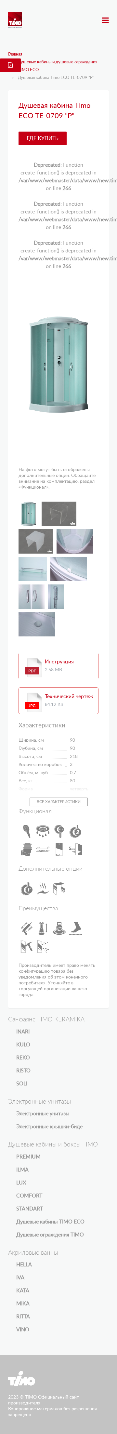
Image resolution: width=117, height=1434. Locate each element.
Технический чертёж (69, 696)
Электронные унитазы (43, 1113)
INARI (23, 1031)
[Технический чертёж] (33, 702)
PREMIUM (28, 1156)
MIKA (23, 1303)
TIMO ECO (28, 70)
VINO (22, 1329)
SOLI (21, 1083)
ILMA (22, 1169)
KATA (22, 1290)
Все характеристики (59, 802)
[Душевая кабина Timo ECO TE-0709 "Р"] (58, 364)
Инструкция (59, 661)
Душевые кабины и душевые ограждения (57, 62)
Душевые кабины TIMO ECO (50, 1221)
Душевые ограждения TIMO (50, 1234)
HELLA (24, 1264)
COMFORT (29, 1195)
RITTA (23, 1316)
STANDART (29, 1208)
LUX (21, 1182)
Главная (15, 54)
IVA (20, 1277)
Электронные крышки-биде (49, 1126)
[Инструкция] (33, 667)
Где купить (42, 138)
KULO (23, 1044)
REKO (23, 1057)
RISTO (23, 1070)
